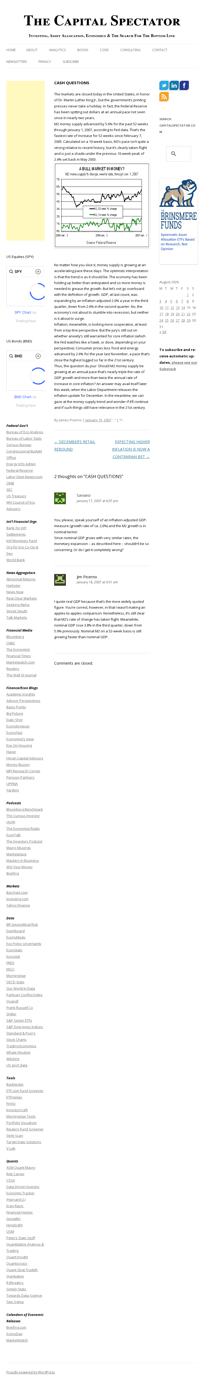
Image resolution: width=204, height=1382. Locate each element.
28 (183, 320)
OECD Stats (15, 982)
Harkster (13, 585)
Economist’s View (20, 739)
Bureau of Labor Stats (24, 438)
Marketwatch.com (20, 662)
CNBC (10, 643)
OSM (10, 1231)
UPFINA (12, 783)
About (31, 50)
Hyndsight (14, 1225)
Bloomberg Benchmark (24, 809)
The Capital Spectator (102, 19)
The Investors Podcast (24, 841)
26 (172, 320)
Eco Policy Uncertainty (23, 943)
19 (172, 314)
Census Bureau (18, 444)
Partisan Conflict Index (24, 994)
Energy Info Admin (21, 464)
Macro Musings (18, 847)
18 (167, 314)
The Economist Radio (23, 828)
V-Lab (10, 1148)
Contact (159, 50)
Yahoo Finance (18, 905)
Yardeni (12, 790)
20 (178, 314)
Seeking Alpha (17, 604)
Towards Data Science (24, 1295)
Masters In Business (22, 860)
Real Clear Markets (21, 598)
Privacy (45, 61)
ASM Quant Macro (20, 1167)
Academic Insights (20, 694)
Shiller (11, 1014)
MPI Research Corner (23, 771)
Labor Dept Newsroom (24, 476)
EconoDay (14, 1333)
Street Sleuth (16, 611)
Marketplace (16, 854)
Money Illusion (18, 764)
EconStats (14, 950)
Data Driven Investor (23, 1186)
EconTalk (13, 835)
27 (178, 320)
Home (11, 50)
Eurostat (13, 956)
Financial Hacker (19, 1212)
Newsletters (16, 61)
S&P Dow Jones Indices (24, 1026)
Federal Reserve (19, 470)
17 (161, 314)
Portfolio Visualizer (21, 1122)
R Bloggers (15, 1282)
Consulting (130, 50)
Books (82, 50)
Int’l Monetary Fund (21, 540)
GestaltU (13, 1218)
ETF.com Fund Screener (25, 1090)
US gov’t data (16, 1065)
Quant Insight (17, 1257)
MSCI (10, 969)
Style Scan (14, 1135)
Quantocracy (17, 1263)
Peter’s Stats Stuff (20, 1237)
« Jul (162, 331)
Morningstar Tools (21, 1116)
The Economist (18, 649)
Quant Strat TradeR (22, 1269)
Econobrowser (18, 726)
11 (167, 307)
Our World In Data (20, 988)
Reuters (12, 668)
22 (188, 314)
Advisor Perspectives (23, 700)
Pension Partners (20, 777)
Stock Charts (16, 1039)
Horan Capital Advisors (24, 758)
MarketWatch (17, 1340)
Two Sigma (15, 1301)
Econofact (14, 732)
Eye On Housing (19, 745)
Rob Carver (15, 1173)
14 (183, 307)
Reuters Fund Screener (25, 1129)
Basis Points (16, 707)
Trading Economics (21, 1046)
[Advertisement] (25, 161)
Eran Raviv (15, 1205)
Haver (11, 751)
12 (172, 307)
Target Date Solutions (23, 1141)
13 (178, 307)
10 (161, 307)
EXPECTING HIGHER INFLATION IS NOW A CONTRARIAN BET (131, 449)
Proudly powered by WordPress (30, 1372)
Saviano (84, 495)
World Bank (15, 559)
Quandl (12, 1001)
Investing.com (17, 898)
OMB (10, 483)
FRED (10, 962)
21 (183, 314)
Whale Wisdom (18, 1052)
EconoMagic (16, 937)
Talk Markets (16, 617)
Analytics (57, 50)
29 (188, 320)
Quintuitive (15, 1276)
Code (104, 50)
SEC (9, 489)
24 (161, 320)
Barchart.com (17, 892)
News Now (14, 591)
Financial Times (18, 655)
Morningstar (16, 975)
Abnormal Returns (21, 579)
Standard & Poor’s (21, 1033)
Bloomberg (15, 636)
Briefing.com (16, 1327)
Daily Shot (14, 719)
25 (167, 320)
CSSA (10, 1180)
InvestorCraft (17, 1110)
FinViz (11, 1103)
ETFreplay (14, 1097)
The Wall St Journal (21, 675)
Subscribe (71, 61)
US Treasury (16, 496)
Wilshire (12, 1058)
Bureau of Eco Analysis (24, 432)
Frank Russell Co (19, 1007)
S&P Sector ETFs (19, 1020)
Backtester (15, 1084)
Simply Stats (16, 1289)
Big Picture (14, 713)
